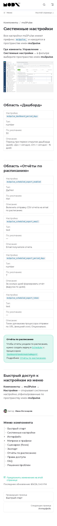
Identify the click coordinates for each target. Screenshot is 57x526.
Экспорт (12, 449)
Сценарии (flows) (18, 444)
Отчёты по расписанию (33, 358)
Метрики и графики (19, 440)
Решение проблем (19, 465)
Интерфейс (14, 436)
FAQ (9, 461)
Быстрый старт (16, 428)
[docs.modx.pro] (12, 4)
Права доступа (16, 457)
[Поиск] (44, 5)
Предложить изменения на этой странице (25, 478)
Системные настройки (21, 432)
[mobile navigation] (52, 4)
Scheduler (37, 347)
